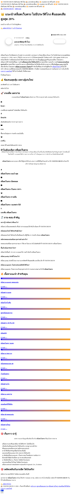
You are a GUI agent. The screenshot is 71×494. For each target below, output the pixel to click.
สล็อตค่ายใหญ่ (53, 486)
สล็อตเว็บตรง (56, 66)
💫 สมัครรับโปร (6, 28)
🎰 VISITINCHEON (7, 9)
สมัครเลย (18, 9)
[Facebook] (1, 490)
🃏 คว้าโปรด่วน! (16, 28)
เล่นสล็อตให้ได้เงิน (64, 486)
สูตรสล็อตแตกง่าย (42, 486)
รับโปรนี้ (60, 41)
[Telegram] (3, 490)
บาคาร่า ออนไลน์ (6, 71)
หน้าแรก (33, 486)
